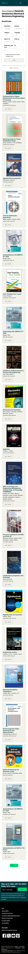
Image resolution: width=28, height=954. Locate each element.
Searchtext (7, 26)
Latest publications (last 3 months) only (13, 55)
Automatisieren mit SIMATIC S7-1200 (13, 810)
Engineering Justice (10, 652)
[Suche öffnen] (16, 3)
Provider (16, 946)
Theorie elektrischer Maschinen (10, 216)
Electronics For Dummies (11, 410)
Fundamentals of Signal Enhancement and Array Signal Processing (14, 98)
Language (17, 32)
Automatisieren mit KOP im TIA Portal (14, 849)
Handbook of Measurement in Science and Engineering (13, 371)
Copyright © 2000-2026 (6, 950)
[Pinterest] (18, 937)
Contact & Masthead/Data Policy (11, 915)
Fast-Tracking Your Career (12, 294)
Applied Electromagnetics (12, 178)
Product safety (6, 920)
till (15, 45)
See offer (8, 109)
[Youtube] (13, 937)
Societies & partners (7, 913)
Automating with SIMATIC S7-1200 (13, 332)
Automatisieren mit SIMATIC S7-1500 (13, 255)
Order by (16, 39)
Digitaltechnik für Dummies (12, 615)
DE (20, 3)
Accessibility (5, 923)
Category (6, 32)
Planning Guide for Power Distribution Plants (12, 140)
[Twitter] (9, 937)
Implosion (6, 449)
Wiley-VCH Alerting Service (9, 930)
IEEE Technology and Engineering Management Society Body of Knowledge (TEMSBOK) (12, 489)
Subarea (16, 26)
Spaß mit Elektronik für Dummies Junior (11, 770)
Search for (7, 39)
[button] (24, 3)
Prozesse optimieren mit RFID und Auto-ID (13, 535)
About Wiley (5, 911)
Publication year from (8, 46)
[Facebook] (4, 937)
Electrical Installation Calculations (10, 690)
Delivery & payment (7, 918)
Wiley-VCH (5, 3)
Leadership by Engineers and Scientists (13, 576)
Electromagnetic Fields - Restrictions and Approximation (11, 730)
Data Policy (17, 947)
